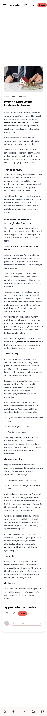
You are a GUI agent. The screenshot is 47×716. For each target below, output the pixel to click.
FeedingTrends (16, 5)
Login (33, 5)
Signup (42, 5)
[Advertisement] (23, 36)
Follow (22, 613)
